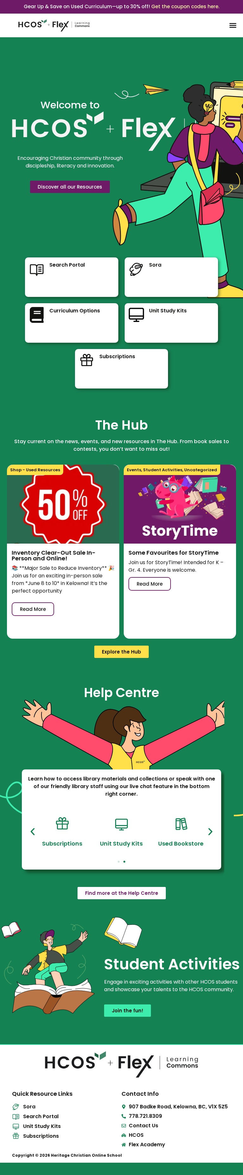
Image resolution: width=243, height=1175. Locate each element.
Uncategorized (200, 470)
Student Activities (162, 470)
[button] (32, 831)
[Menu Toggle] (233, 25)
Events (134, 470)
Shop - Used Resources (35, 470)
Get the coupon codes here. (185, 6)
